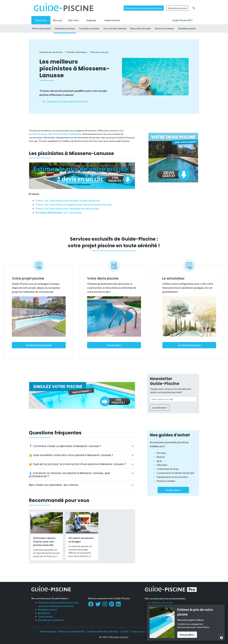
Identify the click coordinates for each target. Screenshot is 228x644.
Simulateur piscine (177, 8)
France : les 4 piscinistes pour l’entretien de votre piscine (67, 208)
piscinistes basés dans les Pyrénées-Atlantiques (55, 134)
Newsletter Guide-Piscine (164, 381)
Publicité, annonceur (162, 602)
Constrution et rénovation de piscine (66, 101)
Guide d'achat (45, 616)
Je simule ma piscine (189, 345)
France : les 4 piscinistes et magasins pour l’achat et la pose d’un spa (73, 204)
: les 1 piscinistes (59, 212)
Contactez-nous (138, 631)
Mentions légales (48, 631)
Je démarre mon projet (39, 345)
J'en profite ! (114, 345)
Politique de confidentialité (71, 631)
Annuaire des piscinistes (51, 620)
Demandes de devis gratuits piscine (143, 8)
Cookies (124, 631)
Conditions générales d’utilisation (102, 631)
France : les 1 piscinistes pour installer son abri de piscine (68, 200)
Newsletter (44, 613)
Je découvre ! (173, 489)
